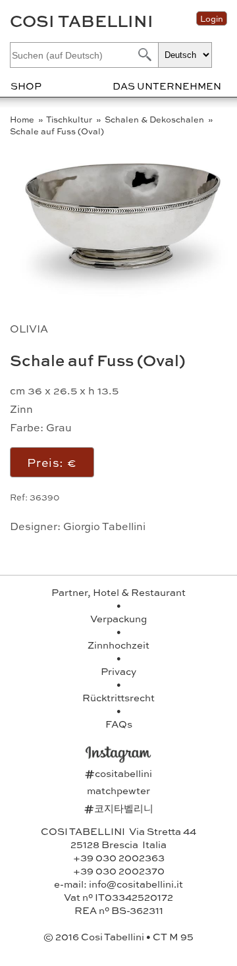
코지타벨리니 (118, 808)
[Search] (143, 54)
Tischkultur (70, 119)
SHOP (26, 85)
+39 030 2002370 (119, 870)
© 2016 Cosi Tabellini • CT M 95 (118, 936)
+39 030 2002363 (119, 857)
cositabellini (118, 773)
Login (211, 18)
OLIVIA (29, 328)
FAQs (118, 723)
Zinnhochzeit (118, 644)
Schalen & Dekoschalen (155, 119)
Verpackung (118, 618)
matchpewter (118, 790)
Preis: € (52, 462)
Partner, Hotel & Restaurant (118, 592)
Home (23, 119)
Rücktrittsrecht (118, 697)
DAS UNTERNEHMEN (167, 85)
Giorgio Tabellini (104, 525)
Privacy (118, 671)
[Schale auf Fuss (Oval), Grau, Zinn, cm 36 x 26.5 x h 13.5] (122, 295)
